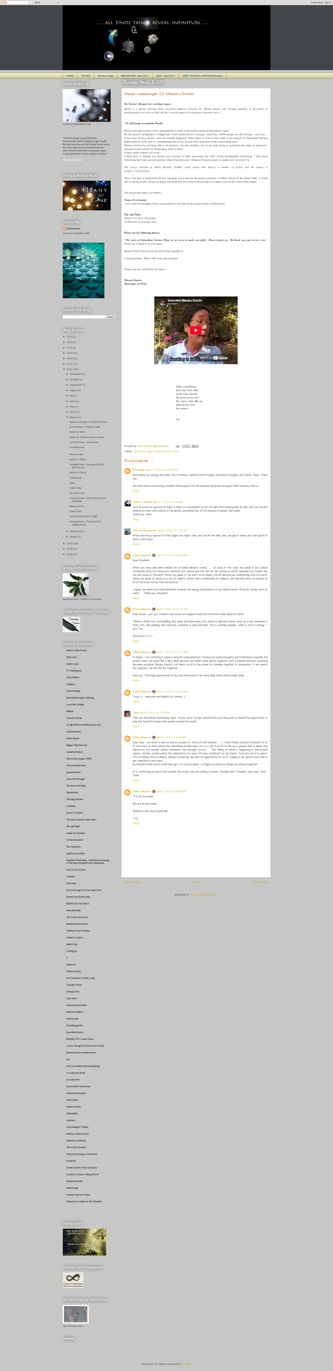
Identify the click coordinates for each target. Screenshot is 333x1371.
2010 (70, 543)
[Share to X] (190, 446)
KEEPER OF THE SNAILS (77, 903)
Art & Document (74, 840)
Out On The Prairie (75, 870)
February (75, 531)
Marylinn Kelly (73, 910)
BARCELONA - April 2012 (135, 75)
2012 (70, 364)
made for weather (75, 833)
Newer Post (132, 882)
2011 (70, 369)
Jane (136, 712)
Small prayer (75, 478)
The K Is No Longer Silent (79, 759)
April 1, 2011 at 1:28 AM (168, 502)
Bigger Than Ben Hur (76, 745)
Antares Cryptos (74, 937)
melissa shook (73, 971)
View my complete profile (76, 233)
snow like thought (75, 779)
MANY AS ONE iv (77, 459)
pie (68, 1059)
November (76, 374)
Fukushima (139, 451)
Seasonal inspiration (76, 1005)
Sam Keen (71, 883)
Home (197, 882)
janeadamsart (73, 772)
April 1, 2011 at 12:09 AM (162, 470)
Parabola (71, 1161)
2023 (70, 337)
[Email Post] (177, 446)
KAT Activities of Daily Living (80, 978)
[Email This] (184, 446)
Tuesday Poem (74, 985)
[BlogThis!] (187, 446)
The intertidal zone (76, 765)
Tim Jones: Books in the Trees (81, 819)
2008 (70, 554)
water (175, 451)
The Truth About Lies (77, 917)
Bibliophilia (72, 1113)
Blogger (186, 1364)
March (73, 417)
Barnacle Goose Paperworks (81, 1052)
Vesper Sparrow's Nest (78, 1195)
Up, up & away (76, 493)
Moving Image (105, 75)
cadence (70, 1120)
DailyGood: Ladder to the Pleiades (84, 1201)
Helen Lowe (72, 664)
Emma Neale (72, 738)
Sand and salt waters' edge (83, 516)
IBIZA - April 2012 (165, 75)
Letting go (71, 951)
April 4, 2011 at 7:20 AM (155, 712)
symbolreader (73, 731)
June (72, 401)
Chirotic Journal (74, 718)
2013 (70, 358)
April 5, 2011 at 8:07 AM (171, 737)
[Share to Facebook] (193, 446)
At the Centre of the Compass (81, 1168)
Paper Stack (75, 511)
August (74, 390)
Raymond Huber (74, 1012)
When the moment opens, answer (86, 437)
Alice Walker (72, 677)
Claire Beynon (142, 555)
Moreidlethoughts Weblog (80, 698)
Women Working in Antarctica (81, 1154)
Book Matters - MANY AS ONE (84, 427)
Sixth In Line (72, 1019)
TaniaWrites (72, 792)
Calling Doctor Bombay (78, 931)
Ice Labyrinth (72, 1080)
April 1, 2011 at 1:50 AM (172, 530)
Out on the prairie (145, 530)
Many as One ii (76, 506)
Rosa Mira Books (74, 1032)
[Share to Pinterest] (197, 446)
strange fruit (72, 991)
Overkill (70, 876)
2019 (70, 342)
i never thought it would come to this (85, 1046)
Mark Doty (71, 944)
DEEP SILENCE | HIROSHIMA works (203, 75)
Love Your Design (75, 704)
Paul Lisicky (72, 1100)
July (72, 396)
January (74, 537)
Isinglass (70, 684)
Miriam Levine (73, 1107)
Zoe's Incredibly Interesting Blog (83, 1066)
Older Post (260, 882)
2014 (70, 353)
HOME (70, 75)
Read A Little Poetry (76, 650)
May (72, 407)
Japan (149, 451)
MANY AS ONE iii (77, 472)
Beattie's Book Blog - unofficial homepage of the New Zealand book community (88, 861)
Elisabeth (139, 470)
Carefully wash (76, 447)
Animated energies (76, 1093)
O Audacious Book (75, 1073)
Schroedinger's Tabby (77, 1127)
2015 (70, 347)
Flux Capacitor (73, 847)
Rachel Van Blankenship (78, 897)
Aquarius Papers (74, 752)
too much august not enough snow (84, 890)
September (76, 385)
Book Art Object (74, 813)
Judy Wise (71, 998)
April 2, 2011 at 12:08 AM (172, 555)
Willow (70, 711)
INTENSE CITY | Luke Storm (80, 1039)
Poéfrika (70, 806)
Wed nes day (76, 454)
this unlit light (73, 826)
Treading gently (74, 1025)
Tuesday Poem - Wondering (83, 442)
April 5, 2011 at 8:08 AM (171, 791)
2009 (70, 549)
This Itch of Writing (76, 786)
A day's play (75, 488)
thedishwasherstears (77, 924)
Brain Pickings (73, 691)
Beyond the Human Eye (78, 1086)
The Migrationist (74, 799)
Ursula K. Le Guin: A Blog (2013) (82, 1174)
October (74, 379)
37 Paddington (74, 671)
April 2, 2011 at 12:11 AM (172, 609)
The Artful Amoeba (76, 1147)
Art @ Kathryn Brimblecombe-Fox (83, 725)
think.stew (71, 657)
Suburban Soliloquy (76, 1140)
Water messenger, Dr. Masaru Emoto (88, 422)
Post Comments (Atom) (204, 894)
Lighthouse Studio (75, 853)
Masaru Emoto (162, 451)
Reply (136, 491)
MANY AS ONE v (77, 432)
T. (67, 958)
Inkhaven (71, 964)
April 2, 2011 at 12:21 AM (172, 652)
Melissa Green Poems (77, 1134)
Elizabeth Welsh (74, 1181)
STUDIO (85, 75)
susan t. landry (142, 502)
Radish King (72, 1188)
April (72, 412)
